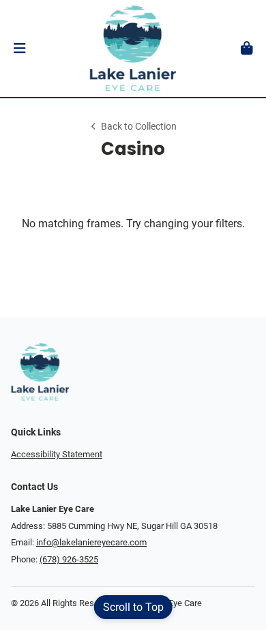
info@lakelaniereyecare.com (91, 542)
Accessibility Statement (56, 454)
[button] (19, 48)
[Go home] (133, 48)
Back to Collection (139, 126)
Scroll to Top (133, 607)
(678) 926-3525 (69, 559)
